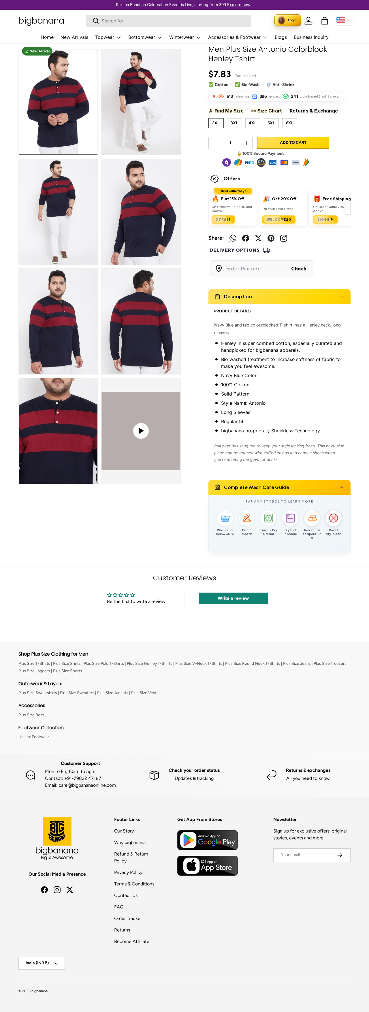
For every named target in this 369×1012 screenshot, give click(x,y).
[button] (324, 20)
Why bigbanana (130, 842)
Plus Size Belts (31, 715)
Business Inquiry (311, 37)
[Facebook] (245, 238)
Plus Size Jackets (112, 692)
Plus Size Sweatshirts (37, 692)
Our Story (124, 831)
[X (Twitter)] (258, 238)
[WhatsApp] (232, 238)
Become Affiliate (131, 941)
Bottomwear (141, 37)
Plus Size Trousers (330, 663)
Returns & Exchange (316, 111)
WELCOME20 (279, 219)
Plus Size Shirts (67, 663)
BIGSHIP (325, 219)
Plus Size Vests (145, 692)
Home (47, 37)
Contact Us (126, 895)
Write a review (233, 598)
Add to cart (293, 142)
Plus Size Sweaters (77, 692)
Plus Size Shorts (67, 671)
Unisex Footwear (33, 736)
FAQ (118, 907)
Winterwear (181, 37)
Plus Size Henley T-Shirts (149, 663)
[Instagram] (283, 238)
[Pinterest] (271, 238)
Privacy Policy (128, 872)
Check (298, 269)
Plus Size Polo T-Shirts (104, 663)
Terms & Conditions (134, 884)
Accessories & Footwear (234, 37)
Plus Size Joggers (34, 671)
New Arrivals (74, 37)
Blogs (281, 37)
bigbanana (39, 991)
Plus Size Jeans (297, 663)
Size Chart (271, 110)
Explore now (238, 4)
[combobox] (168, 21)
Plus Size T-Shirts (34, 663)
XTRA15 (223, 219)
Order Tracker (128, 918)
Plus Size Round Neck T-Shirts (252, 663)
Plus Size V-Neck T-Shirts (198, 663)
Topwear (104, 37)
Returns (122, 930)
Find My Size (231, 110)
